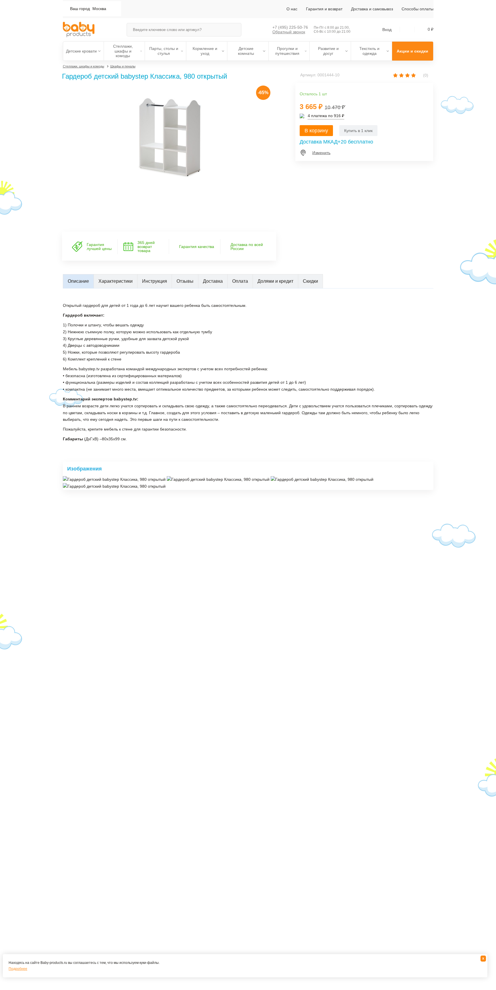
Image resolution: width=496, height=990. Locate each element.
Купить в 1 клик (358, 130)
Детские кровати (81, 51)
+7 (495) (290, 27)
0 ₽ (430, 29)
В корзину (316, 130)
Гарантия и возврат (324, 9)
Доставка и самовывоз (372, 9)
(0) (425, 75)
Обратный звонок (288, 32)
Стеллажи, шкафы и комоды (123, 51)
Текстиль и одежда (369, 51)
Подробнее (18, 969)
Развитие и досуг (328, 51)
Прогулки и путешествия (287, 51)
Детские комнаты (246, 51)
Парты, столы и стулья (163, 51)
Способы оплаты (417, 9)
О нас (291, 9)
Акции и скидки (412, 51)
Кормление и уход (205, 51)
